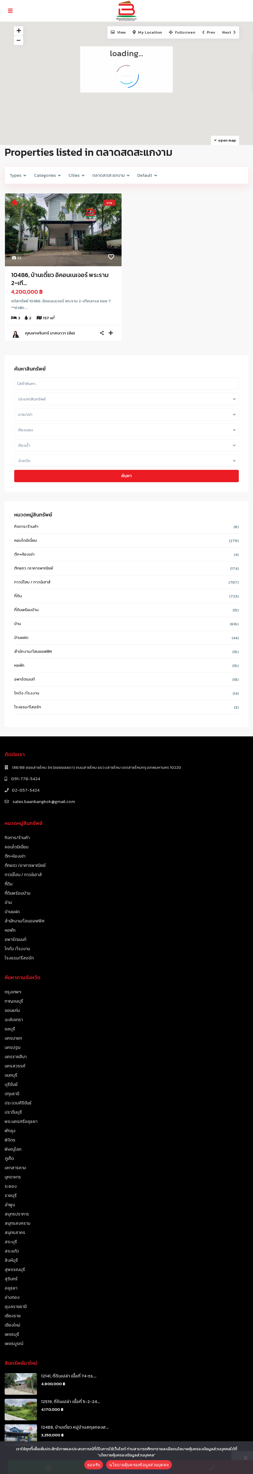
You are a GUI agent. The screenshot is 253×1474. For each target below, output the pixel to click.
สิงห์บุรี (11, 1260)
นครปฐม (12, 1047)
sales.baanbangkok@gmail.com (43, 801)
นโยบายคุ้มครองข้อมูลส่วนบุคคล (139, 1464)
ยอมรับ (93, 1464)
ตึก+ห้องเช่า (24, 554)
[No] (245, 1458)
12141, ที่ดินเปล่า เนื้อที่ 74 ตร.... (68, 1376)
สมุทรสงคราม (17, 1223)
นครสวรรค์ (15, 1066)
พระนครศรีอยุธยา (21, 1121)
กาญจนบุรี (14, 1001)
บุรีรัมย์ (11, 1084)
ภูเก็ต (9, 1158)
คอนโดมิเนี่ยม (25, 540)
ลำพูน (10, 1205)
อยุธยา (11, 1288)
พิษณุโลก (13, 1149)
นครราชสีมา (16, 1057)
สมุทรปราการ (17, 1214)
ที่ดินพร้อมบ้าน (26, 610)
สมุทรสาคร (15, 1232)
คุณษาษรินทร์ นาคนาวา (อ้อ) (50, 333)
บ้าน (17, 624)
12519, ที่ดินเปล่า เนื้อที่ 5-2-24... (70, 1401)
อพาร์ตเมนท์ (24, 679)
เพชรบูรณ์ (14, 1343)
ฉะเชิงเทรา (14, 1019)
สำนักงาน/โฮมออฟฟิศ (33, 651)
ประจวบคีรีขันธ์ (18, 1103)
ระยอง (11, 1186)
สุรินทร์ (11, 1279)
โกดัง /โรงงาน (26, 693)
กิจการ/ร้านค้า (26, 526)
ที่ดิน (18, 596)
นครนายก (13, 1038)
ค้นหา (126, 476)
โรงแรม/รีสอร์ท (27, 707)
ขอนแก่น (12, 1010)
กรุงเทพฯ (13, 992)
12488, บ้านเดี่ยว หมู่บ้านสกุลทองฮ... (75, 1427)
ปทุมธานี (12, 1094)
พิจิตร (10, 1140)
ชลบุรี (10, 1029)
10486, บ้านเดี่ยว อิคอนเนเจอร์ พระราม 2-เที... (60, 279)
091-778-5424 (25, 779)
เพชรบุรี (12, 1334)
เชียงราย (13, 1316)
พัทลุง (10, 1131)
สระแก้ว (12, 1251)
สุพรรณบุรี (15, 1269)
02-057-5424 (25, 790)
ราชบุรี (11, 1195)
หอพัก (19, 665)
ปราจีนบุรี (13, 1112)
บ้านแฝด (21, 637)
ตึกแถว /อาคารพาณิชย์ (33, 568)
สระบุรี (11, 1242)
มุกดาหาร (13, 1177)
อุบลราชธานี (16, 1306)
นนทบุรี (11, 1075)
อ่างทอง (12, 1297)
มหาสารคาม (15, 1168)
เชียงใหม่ (12, 1325)
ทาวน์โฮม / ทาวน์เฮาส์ (32, 582)
